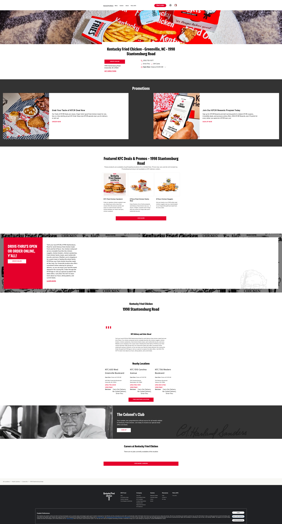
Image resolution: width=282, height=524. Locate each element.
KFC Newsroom (139, 506)
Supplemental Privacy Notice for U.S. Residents (118, 517)
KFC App (164, 499)
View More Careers (141, 463)
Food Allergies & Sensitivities (126, 501)
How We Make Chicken (140, 497)
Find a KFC (174, 495)
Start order (160, 5)
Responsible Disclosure (141, 504)
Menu (122, 495)
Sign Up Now (207, 122)
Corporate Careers (153, 497)
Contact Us (164, 497)
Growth (151, 501)
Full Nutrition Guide (124, 497)
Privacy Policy (100, 517)
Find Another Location (141, 399)
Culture (151, 499)
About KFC (138, 495)
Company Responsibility (141, 501)
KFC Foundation (139, 499)
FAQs (163, 495)
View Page (109, 387)
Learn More (51, 281)
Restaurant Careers (154, 495)
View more (141, 218)
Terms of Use (70, 518)
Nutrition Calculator (124, 499)
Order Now (56, 122)
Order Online (114, 61)
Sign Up (123, 430)
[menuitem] (116, 5)
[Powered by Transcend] (39, 521)
